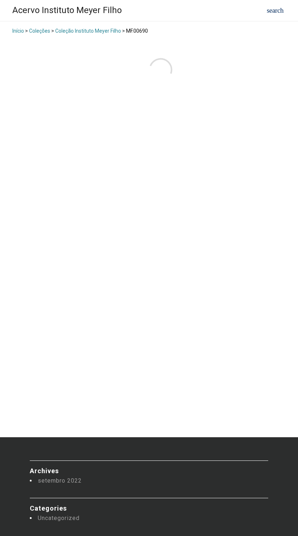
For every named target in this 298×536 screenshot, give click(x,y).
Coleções (39, 31)
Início (18, 31)
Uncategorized (59, 518)
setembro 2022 (60, 480)
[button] (275, 11)
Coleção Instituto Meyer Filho (88, 31)
